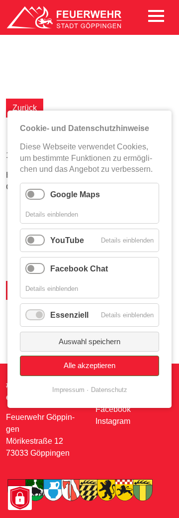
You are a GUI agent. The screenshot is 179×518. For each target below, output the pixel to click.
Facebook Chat (79, 268)
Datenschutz (109, 389)
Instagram (112, 421)
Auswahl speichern (89, 341)
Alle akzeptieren (89, 365)
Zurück (24, 108)
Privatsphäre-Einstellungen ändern (19, 499)
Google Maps (75, 194)
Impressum (68, 389)
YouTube (67, 240)
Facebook (113, 409)
